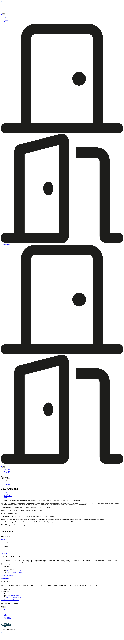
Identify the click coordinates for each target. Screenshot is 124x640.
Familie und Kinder (9, 493)
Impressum (7, 617)
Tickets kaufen (6, 539)
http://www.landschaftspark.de (14, 572)
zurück (3, 549)
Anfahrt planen (13, 575)
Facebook (8, 483)
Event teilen (5, 480)
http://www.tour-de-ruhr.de (13, 597)
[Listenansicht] (4, 607)
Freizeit (6, 494)
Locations (6, 20)
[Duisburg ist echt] (6, 626)
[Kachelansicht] (2, 607)
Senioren (6, 497)
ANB (5, 620)
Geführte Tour (8, 496)
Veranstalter (7, 19)
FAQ (5, 614)
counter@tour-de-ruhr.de (12, 595)
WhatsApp (9, 484)
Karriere (6, 615)
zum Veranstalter (6, 600)
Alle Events (7, 17)
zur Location (5, 575)
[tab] (62, 553)
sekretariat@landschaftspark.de (14, 570)
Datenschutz (7, 618)
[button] (4, 553)
